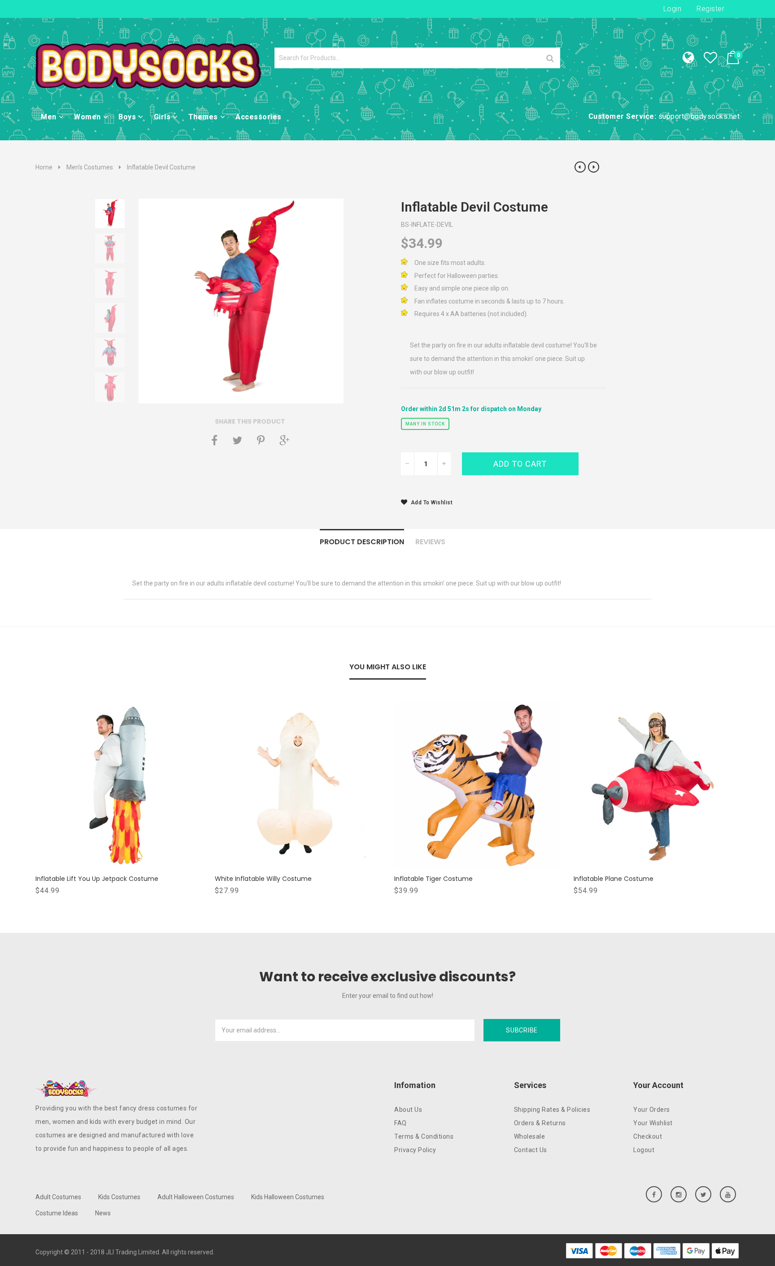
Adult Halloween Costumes (195, 1197)
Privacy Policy (415, 1149)
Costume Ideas (56, 1213)
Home (43, 167)
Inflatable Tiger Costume (433, 878)
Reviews (430, 542)
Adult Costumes (58, 1197)
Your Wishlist (653, 1123)
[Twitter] (237, 440)
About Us (408, 1109)
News (103, 1213)
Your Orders (651, 1109)
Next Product (593, 167)
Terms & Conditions (423, 1136)
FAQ (400, 1123)
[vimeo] (261, 440)
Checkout (647, 1136)
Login (672, 8)
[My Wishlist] (715, 60)
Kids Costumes (119, 1197)
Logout (643, 1149)
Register (710, 8)
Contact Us (530, 1149)
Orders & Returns (540, 1123)
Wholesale (529, 1136)
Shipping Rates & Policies (552, 1109)
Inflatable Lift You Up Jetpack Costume (96, 878)
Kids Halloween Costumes (287, 1197)
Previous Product (580, 167)
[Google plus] (284, 440)
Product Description (362, 542)
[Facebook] (214, 440)
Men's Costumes (89, 167)
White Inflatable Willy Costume (263, 878)
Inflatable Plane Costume (613, 878)
